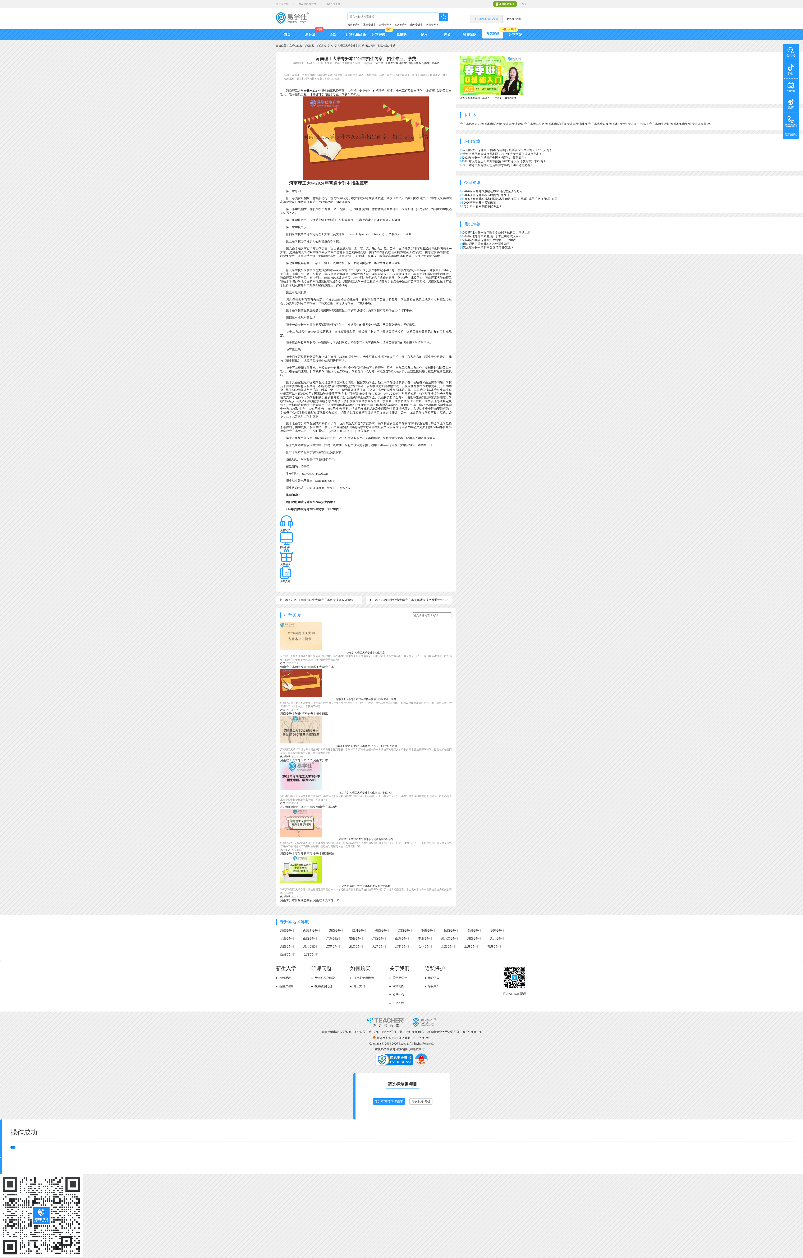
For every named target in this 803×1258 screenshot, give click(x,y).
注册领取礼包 (506, 4)
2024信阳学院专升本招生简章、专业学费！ (314, 509)
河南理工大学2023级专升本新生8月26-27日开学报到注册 (366, 746)
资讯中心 (398, 994)
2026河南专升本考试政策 (480, 202)
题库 (424, 34)
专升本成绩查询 (598, 124)
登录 (524, 4)
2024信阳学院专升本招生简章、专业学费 (489, 240)
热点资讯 (285, 756)
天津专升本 (379, 946)
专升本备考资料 (681, 124)
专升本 (308, 90)
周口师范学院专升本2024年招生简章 (486, 243)
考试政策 (321, 45)
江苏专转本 (333, 946)
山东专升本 (416, 24)
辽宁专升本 (402, 946)
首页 (287, 34)
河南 (330, 45)
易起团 (310, 34)
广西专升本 (379, 938)
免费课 (401, 34)
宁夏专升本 (425, 938)
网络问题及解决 (325, 977)
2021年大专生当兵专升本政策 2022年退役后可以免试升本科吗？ (504, 161)
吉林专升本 (425, 946)
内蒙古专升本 (312, 930)
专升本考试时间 (556, 124)
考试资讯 (492, 33)
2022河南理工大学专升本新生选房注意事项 (366, 885)
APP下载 (398, 1003)
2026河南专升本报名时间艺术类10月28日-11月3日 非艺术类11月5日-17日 (510, 198)
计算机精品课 (356, 34)
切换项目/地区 (515, 19)
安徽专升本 (356, 938)
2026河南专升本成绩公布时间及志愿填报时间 (493, 191)
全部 (333, 34)
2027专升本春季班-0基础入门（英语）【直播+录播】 (489, 97)
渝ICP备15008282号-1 (382, 1031)
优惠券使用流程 (363, 977)
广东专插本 (333, 938)
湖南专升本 (287, 946)
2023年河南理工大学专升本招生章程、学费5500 (366, 792)
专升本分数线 (618, 124)
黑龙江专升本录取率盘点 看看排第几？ (488, 247)
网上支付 (359, 986)
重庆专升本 (369, 24)
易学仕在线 (295, 45)
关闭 (12, 1147)
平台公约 (424, 1038)
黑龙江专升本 (450, 938)
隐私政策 (434, 986)
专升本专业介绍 (702, 124)
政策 (282, 663)
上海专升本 (471, 946)
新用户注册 (286, 986)
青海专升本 (494, 946)
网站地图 (398, 986)
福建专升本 (497, 930)
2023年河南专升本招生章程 (297, 807)
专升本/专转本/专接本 (389, 1101)
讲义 (447, 34)
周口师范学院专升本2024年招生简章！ (311, 502)
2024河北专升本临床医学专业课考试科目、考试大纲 (496, 232)
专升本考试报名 (534, 124)
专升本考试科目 (577, 124)
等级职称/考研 (421, 1101)
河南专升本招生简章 (410, 63)
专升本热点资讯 (470, 124)
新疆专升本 (287, 930)
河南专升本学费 (430, 63)
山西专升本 (310, 938)
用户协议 (434, 977)
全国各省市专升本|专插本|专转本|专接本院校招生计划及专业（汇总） (508, 150)
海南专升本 (336, 930)
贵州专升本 (385, 24)
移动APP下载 (333, 4)
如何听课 (285, 977)
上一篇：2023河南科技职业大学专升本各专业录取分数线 (316, 600)
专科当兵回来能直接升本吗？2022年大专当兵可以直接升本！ (502, 153)
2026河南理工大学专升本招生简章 (366, 652)
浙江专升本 (356, 946)
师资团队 (470, 34)
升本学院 (515, 34)
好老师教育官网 (307, 4)
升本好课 (378, 34)
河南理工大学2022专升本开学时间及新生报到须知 (366, 839)
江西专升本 (405, 930)
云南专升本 (354, 24)
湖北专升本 (497, 938)
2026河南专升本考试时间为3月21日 (486, 195)
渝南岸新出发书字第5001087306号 (343, 1031)
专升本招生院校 (638, 124)
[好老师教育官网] (401, 1026)
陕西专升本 (451, 930)
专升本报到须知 (323, 853)
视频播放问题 (323, 986)
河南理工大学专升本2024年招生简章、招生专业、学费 (365, 45)
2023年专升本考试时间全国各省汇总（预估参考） (495, 157)
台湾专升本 (310, 954)
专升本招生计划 (659, 124)
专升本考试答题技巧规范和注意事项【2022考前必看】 (498, 165)
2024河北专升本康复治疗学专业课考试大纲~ (491, 236)
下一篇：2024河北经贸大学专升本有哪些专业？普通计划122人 (408, 601)
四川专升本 (401, 24)
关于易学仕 (282, 4)
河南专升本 (432, 24)
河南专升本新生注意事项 (296, 853)
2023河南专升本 (317, 760)
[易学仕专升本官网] (292, 23)
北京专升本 (448, 946)
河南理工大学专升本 (386, 63)
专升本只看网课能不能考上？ (483, 206)
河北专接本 (310, 946)
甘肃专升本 (287, 938)
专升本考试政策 (492, 124)
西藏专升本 (287, 954)
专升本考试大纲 (513, 124)
